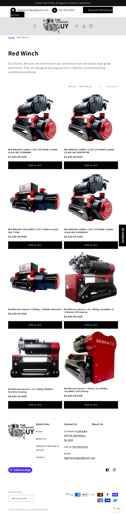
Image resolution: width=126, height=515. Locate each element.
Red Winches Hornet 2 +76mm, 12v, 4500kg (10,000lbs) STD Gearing (85, 390)
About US (41, 438)
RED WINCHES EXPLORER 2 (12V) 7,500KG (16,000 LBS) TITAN (33, 231)
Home (11, 37)
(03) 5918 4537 (66, 10)
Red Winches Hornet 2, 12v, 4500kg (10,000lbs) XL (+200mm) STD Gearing (89, 310)
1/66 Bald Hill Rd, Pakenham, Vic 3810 (75, 436)
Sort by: (72, 86)
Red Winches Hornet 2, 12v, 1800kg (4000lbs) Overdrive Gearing (30, 390)
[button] (35, 26)
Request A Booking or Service (47, 447)
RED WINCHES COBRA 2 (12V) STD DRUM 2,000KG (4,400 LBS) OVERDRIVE (88, 231)
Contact (40, 457)
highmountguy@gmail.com (32, 10)
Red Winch (23, 37)
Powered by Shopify (40, 509)
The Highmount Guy (23, 509)
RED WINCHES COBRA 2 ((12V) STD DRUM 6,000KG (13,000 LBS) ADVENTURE (89, 151)
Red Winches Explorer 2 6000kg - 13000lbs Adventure (35, 309)
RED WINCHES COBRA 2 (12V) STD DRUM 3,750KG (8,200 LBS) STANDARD (33, 151)
